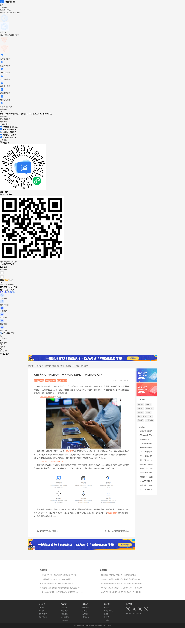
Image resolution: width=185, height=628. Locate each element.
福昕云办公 (85, 617)
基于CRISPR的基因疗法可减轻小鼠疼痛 (146, 435)
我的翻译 (3, 269)
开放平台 (85, 611)
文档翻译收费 (149, 420)
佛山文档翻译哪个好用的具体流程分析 (146, 460)
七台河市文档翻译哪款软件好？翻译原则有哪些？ (120, 531)
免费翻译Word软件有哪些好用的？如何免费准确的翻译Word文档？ (123, 579)
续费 (1, 285)
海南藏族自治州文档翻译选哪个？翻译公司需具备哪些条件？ (49, 531)
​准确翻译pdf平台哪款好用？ (146, 477)
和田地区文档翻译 (47, 397)
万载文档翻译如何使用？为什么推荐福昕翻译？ (57, 579)
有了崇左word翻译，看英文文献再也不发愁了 (146, 439)
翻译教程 (140, 420)
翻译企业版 (85, 608)
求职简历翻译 (5, 100)
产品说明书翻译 (6, 107)
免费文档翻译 (142, 416)
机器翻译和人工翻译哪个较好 (62, 381)
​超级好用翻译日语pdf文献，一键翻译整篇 (146, 485)
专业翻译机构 (112, 513)
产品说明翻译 (64, 608)
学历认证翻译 (64, 614)
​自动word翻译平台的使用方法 (146, 472)
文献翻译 (140, 408)
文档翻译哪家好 (108, 611)
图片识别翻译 (43, 614)
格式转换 (3, 116)
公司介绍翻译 (5, 79)
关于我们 (85, 614)
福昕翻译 (31, 366)
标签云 (106, 614)
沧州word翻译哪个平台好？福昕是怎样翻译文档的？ (146, 447)
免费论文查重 (43, 617)
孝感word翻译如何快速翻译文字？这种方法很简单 (146, 456)
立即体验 (3, 140)
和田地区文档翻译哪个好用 (39, 381)
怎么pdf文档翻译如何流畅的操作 (146, 468)
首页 (1, 5)
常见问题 (106, 617)
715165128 (138, 613)
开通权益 (11, 285)
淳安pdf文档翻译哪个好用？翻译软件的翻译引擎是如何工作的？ (63, 592)
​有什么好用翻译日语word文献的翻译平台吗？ (146, 481)
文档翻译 (140, 412)
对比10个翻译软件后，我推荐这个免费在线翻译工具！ (119, 575)
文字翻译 (41, 611)
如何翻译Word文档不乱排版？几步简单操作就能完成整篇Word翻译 (123, 583)
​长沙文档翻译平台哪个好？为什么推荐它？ (146, 489)
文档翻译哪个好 (50, 381)
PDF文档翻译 (149, 408)
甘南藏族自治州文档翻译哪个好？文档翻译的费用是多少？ (61, 588)
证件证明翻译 (5, 59)
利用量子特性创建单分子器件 (146, 431)
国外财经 (148, 412)
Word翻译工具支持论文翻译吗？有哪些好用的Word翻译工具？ (121, 588)
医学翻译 (3, 109)
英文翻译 (148, 404)
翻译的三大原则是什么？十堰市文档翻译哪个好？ (58, 583)
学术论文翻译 (5, 86)
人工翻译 (3, 7)
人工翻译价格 (64, 620)
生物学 (150, 416)
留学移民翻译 (5, 93)
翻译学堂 (3, 122)
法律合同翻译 (5, 73)
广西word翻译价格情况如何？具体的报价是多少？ (146, 443)
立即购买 (106, 620)
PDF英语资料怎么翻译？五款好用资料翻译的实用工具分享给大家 (123, 592)
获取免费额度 (5, 119)
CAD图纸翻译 (65, 617)
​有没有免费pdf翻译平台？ (146, 464)
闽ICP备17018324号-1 (106, 625)
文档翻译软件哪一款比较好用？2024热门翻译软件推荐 (60, 575)
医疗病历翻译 (5, 66)
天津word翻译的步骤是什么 (146, 452)
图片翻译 (140, 404)
